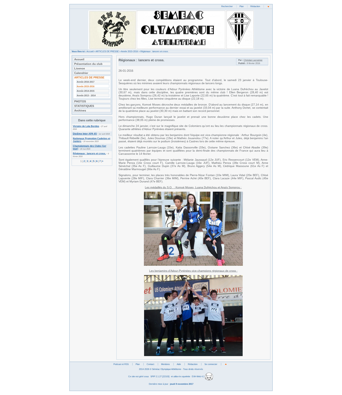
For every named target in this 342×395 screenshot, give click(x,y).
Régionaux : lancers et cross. (89, 153)
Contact (150, 364)
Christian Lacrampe (253, 60)
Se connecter (210, 364)
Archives (80, 110)
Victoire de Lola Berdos (86, 126)
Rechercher (227, 6)
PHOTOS (80, 101)
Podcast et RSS (121, 364)
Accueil (89, 51)
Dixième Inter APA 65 (85, 133)
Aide (179, 364)
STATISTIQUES (84, 105)
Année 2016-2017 (85, 82)
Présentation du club (88, 63)
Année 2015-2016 (129, 51)
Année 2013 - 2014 (86, 95)
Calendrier (81, 72)
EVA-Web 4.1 (198, 376)
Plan (241, 6)
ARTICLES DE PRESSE (107, 51)
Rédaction (255, 6)
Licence (79, 68)
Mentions (165, 364)
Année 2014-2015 (85, 91)
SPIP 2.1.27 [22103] (159, 376)
